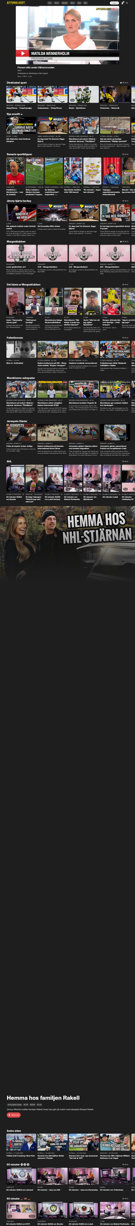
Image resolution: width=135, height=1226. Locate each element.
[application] (67, 35)
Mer (85, 3)
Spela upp (15, 1115)
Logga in (114, 3)
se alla (125, 83)
